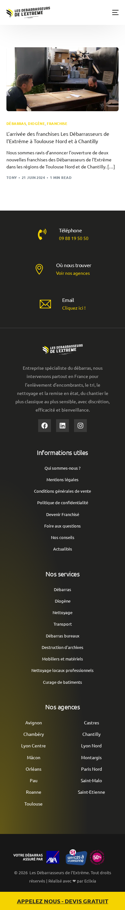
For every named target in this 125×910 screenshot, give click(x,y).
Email (68, 300)
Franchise (57, 123)
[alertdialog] (62, 901)
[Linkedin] (62, 425)
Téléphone (70, 230)
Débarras (16, 123)
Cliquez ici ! (74, 308)
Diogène (36, 123)
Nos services (63, 574)
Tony (11, 177)
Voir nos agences (73, 273)
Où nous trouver (73, 265)
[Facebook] (44, 425)
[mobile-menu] (113, 12)
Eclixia (90, 880)
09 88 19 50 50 (73, 238)
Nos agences (62, 707)
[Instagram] (80, 425)
